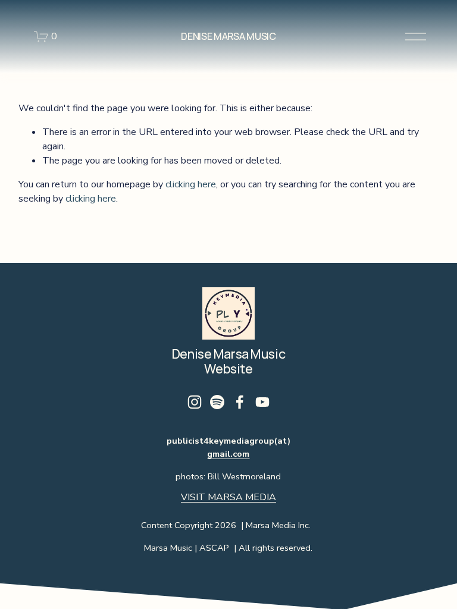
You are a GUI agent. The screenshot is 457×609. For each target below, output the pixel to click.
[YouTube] (262, 402)
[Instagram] (194, 402)
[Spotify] (217, 402)
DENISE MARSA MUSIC (228, 36)
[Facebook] (240, 402)
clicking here (190, 184)
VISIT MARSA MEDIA (228, 497)
